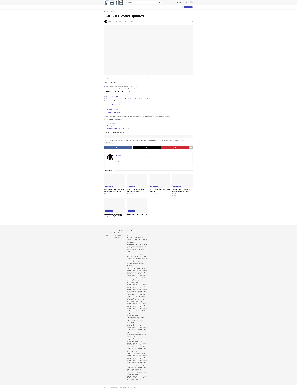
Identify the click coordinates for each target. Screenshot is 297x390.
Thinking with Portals (112, 125)
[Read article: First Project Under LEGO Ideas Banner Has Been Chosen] (114, 181)
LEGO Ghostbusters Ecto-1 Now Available (118, 92)
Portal (159, 140)
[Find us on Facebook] (183, 2)
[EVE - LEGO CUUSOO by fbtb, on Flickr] (111, 96)
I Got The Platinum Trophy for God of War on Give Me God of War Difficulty (137, 240)
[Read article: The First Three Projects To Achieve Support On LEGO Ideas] (182, 181)
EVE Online (121, 140)
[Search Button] (160, 2)
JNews (109, 387)
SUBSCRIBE (188, 7)
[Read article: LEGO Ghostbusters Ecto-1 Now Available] (160, 181)
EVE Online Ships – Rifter (113, 104)
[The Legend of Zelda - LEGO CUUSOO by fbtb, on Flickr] (139, 98)
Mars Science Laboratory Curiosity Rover (118, 128)
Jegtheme (134, 387)
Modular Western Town (113, 112)
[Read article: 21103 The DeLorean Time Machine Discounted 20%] (137, 181)
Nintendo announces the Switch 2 (139, 246)
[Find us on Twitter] (186, 2)
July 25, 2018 (119, 21)
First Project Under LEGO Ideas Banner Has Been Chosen (123, 86)
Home (105, 11)
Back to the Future (112, 140)
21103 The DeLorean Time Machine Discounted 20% (121, 89)
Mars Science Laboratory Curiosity (134, 140)
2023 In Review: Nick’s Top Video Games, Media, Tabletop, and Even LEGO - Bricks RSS (137, 254)
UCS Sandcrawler (111, 123)
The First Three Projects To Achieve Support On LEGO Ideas (181, 191)
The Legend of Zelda (112, 109)
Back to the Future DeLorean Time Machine (118, 107)
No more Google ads (140, 268)
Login (179, 2)
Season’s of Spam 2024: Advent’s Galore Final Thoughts (136, 263)
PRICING (178, 7)
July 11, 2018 (107, 193)
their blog (132, 78)
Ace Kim (111, 21)
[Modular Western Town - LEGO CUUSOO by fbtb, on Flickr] (116, 98)
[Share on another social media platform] (191, 147)
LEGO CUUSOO (111, 11)
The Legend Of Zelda (167, 140)
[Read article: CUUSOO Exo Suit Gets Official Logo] (137, 205)
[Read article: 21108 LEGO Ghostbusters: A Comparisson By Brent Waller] (114, 205)
